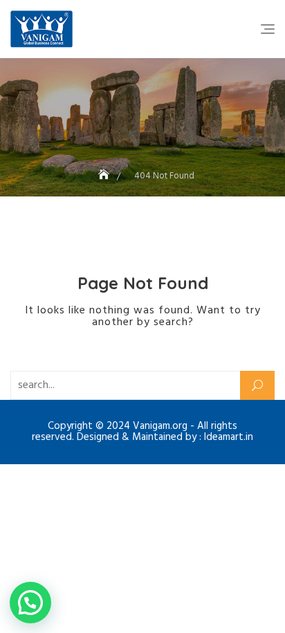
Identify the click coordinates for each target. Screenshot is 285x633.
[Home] (105, 176)
